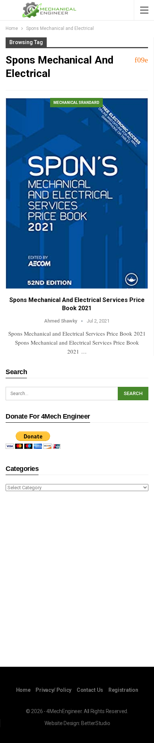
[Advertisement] (77, 580)
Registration (123, 690)
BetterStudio (95, 723)
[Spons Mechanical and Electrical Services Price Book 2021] (77, 193)
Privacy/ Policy (53, 690)
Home (23, 690)
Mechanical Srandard (76, 103)
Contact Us (90, 690)
